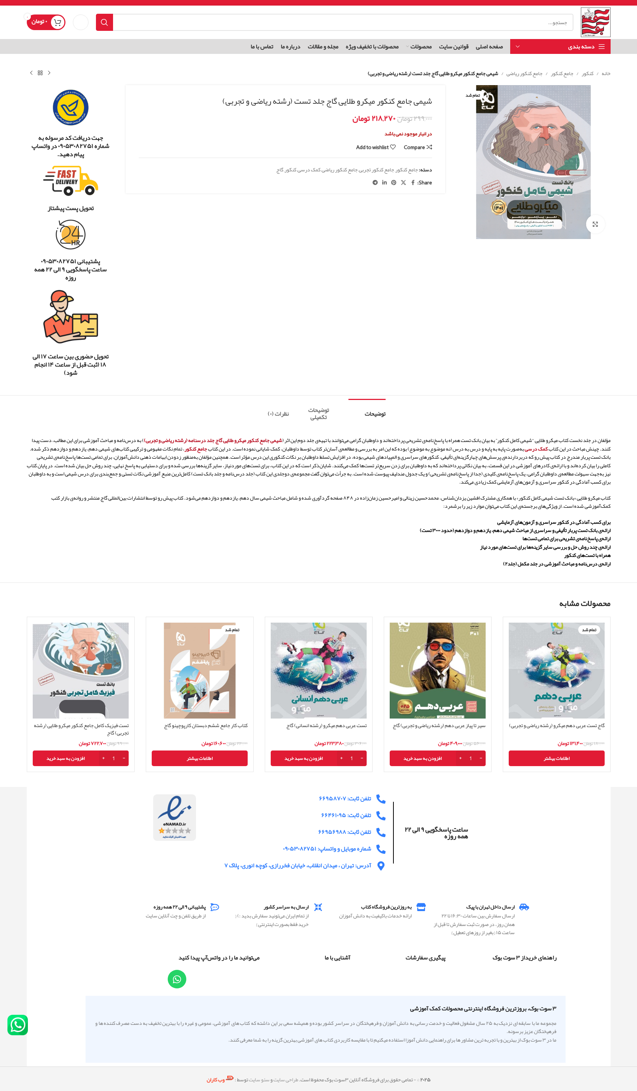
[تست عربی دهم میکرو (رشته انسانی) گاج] (319, 671)
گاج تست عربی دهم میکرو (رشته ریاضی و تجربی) (557, 725)
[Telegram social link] (375, 183)
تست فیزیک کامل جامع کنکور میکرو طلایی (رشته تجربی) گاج (81, 729)
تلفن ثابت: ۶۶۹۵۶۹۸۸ (344, 832)
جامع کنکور (562, 73)
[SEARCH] (104, 22)
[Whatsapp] (177, 979)
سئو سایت (259, 1079)
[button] (438, 758)
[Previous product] (49, 73)
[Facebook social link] (412, 183)
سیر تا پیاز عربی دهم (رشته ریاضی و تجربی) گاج (439, 725)
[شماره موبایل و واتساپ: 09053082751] (381, 849)
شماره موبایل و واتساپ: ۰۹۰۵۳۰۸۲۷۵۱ (327, 849)
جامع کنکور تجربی (376, 169)
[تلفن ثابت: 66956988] (381, 832)
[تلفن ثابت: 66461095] (381, 815)
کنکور (587, 73)
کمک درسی (309, 169)
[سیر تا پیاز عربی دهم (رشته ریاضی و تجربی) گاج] (438, 671)
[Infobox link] (70, 123)
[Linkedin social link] (384, 183)
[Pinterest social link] (394, 183)
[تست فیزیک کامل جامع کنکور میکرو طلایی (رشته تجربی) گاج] (81, 671)
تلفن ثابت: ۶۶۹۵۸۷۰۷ (345, 798)
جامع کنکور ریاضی (524, 73)
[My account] (80, 22)
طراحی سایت (285, 1079)
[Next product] (31, 73)
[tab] (367, 410)
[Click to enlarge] (595, 224)
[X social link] (403, 183)
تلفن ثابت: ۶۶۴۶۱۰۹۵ (346, 815)
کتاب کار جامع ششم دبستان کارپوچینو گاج (206, 725)
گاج (279, 169)
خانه (606, 73)
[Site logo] (595, 24)
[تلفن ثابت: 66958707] (381, 799)
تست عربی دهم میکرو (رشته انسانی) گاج (326, 725)
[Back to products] (40, 73)
